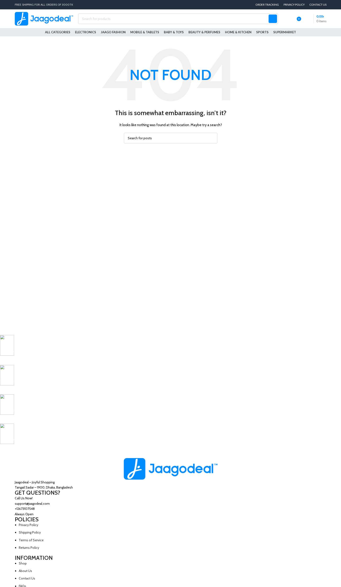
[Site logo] (44, 18)
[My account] (285, 18)
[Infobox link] (156, 350)
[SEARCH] (273, 19)
